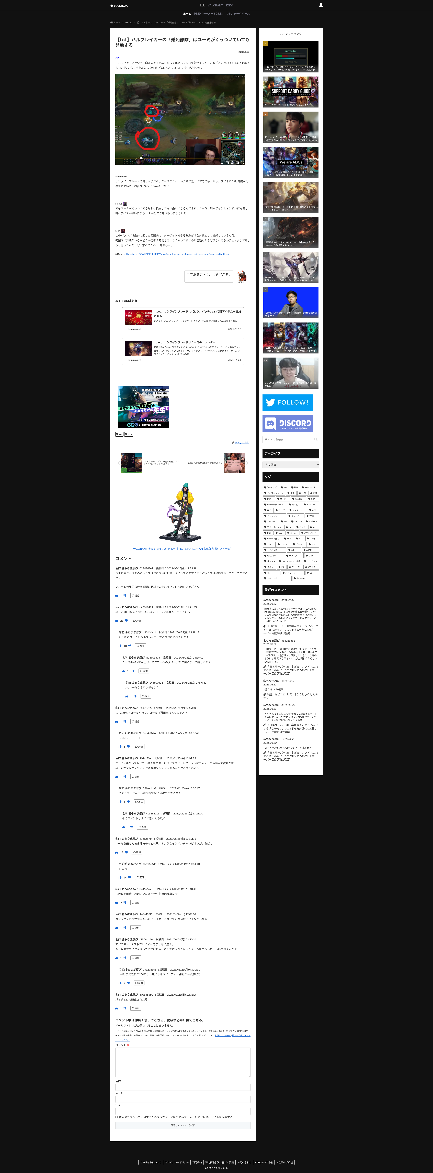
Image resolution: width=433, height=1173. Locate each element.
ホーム (187, 13)
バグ (130, 434)
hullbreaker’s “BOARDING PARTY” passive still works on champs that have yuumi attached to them (176, 254)
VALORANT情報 (264, 1162)
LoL (202, 5)
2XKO (229, 5)
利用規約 (197, 1162)
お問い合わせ (244, 1162)
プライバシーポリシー (177, 1162)
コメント (122, 1045)
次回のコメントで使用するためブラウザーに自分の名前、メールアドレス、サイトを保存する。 (177, 1117)
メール (119, 1093)
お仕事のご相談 (284, 1162)
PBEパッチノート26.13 (208, 13)
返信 (137, 595)
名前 (118, 1081)
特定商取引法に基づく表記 (219, 1162)
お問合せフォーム (223, 1035)
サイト (119, 1105)
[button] (316, 439)
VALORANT (215, 5)
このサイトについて (151, 1162)
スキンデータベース (237, 13)
